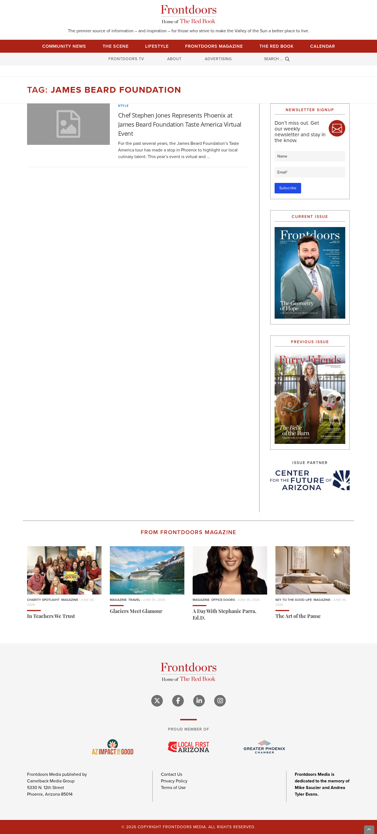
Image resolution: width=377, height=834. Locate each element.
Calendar (322, 46)
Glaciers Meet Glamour (136, 611)
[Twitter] (157, 701)
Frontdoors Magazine (214, 46)
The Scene (116, 46)
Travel (134, 599)
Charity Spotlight (43, 599)
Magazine (69, 599)
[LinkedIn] (199, 701)
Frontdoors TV (126, 59)
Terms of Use (173, 787)
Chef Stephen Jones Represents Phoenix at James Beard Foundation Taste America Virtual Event (179, 124)
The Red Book (276, 46)
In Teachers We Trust (51, 616)
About (174, 59)
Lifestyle (157, 46)
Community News (64, 46)
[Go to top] (369, 829)
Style (123, 105)
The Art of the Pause (298, 616)
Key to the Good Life (293, 599)
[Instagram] (220, 701)
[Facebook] (178, 701)
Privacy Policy (174, 781)
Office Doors (223, 599)
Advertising (218, 59)
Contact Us (171, 774)
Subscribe (287, 188)
